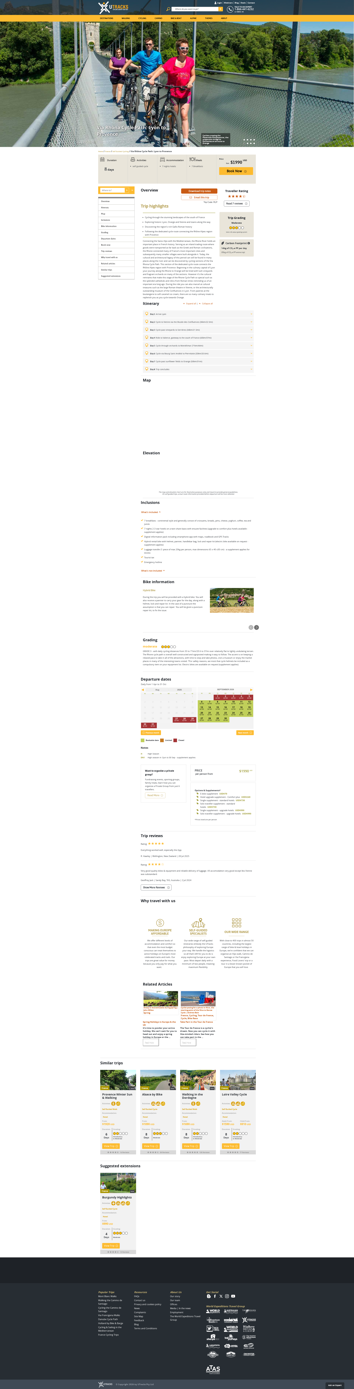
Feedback (139, 1320)
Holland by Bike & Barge (110, 1323)
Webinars (228, 3)
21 (209, 712)
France (107, 151)
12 (249, 701)
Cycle (184, 1018)
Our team (175, 1300)
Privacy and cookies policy (147, 1304)
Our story (175, 1296)
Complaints (140, 1312)
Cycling (142, 18)
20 (202, 712)
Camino (158, 18)
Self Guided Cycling (120, 151)
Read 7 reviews (234, 203)
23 (225, 712)
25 (241, 712)
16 (225, 707)
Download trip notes (200, 191)
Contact (251, 3)
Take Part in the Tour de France (196, 1021)
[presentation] (251, 627)
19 (249, 707)
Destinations (106, 18)
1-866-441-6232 (244, 9)
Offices (173, 1304)
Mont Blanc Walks (107, 1296)
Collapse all (207, 303)
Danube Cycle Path (108, 1319)
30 (145, 724)
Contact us (139, 1300)
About (224, 18)
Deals (243, 3)
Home (100, 151)
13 (202, 707)
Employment (176, 1312)
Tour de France (205, 1015)
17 (233, 707)
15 (217, 707)
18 (241, 707)
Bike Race (193, 1018)
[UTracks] (113, 7)
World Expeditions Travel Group (225, 1306)
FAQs (136, 1296)
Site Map (138, 1316)
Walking (126, 18)
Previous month (152, 733)
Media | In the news (180, 1308)
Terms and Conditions (145, 1328)
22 (217, 712)
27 (176, 718)
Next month (243, 733)
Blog (237, 3)
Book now (234, 171)
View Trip (109, 1146)
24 (233, 712)
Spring (147, 1012)
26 (249, 712)
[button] (244, 139)
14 (209, 707)
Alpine (193, 18)
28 (184, 718)
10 (233, 701)
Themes (208, 18)
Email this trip (201, 197)
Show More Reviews (154, 887)
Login (219, 3)
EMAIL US (240, 12)
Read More (153, 795)
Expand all (191, 303)
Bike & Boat (176, 18)
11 (241, 701)
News (137, 1308)
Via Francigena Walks (109, 1315)
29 (192, 718)
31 (153, 724)
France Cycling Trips (108, 1334)
